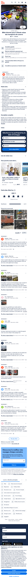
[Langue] (22, 2)
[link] (11, 174)
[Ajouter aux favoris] (19, 164)
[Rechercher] (12, 2)
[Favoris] (15, 3)
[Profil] (25, 3)
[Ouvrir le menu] (26, 239)
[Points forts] (25, 86)
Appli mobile (5, 541)
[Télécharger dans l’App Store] (18, 544)
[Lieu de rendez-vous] (25, 155)
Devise (3, 534)
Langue (4, 527)
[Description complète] (25, 115)
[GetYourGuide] (3, 2)
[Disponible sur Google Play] (7, 544)
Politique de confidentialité (18, 474)
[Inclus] (25, 127)
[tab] (10, 480)
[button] (14, 36)
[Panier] (18, 3)
